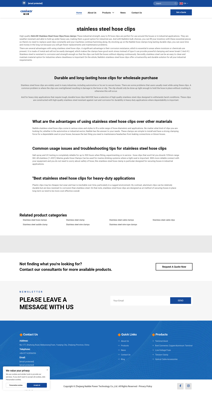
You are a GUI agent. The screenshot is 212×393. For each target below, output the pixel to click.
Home (79, 12)
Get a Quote (181, 12)
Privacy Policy (145, 386)
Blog (123, 359)
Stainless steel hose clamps (35, 220)
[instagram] (188, 386)
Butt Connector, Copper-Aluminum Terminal (173, 345)
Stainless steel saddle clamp (35, 224)
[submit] (175, 3)
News (123, 12)
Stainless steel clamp (75, 220)
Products (106, 12)
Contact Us (137, 12)
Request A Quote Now (174, 266)
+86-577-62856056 (28, 353)
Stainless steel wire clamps (78, 224)
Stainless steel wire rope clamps (123, 224)
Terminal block (161, 341)
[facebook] (180, 386)
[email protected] (35, 3)
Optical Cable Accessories (166, 359)
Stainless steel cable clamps (121, 220)
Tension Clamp (161, 355)
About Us (92, 12)
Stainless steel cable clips (164, 220)
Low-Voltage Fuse (163, 350)
